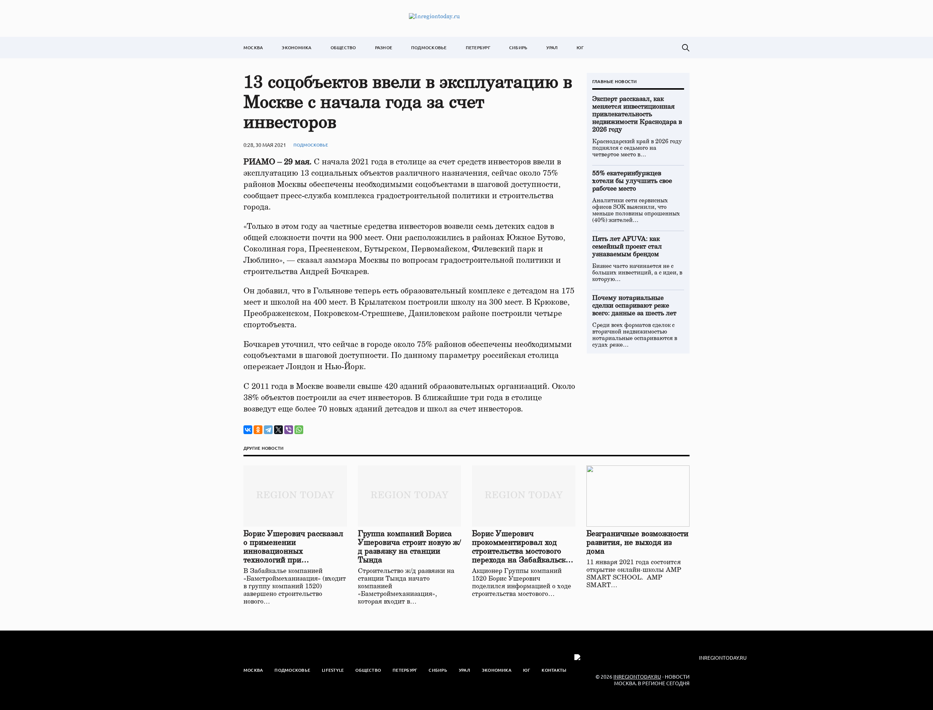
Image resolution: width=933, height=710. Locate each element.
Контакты (554, 670)
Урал (552, 47)
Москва (253, 47)
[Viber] (288, 429)
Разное (383, 47)
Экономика (296, 47)
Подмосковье (429, 47)
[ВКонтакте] (247, 429)
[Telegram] (268, 429)
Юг (580, 47)
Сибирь (518, 47)
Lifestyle (333, 670)
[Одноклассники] (258, 429)
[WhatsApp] (298, 429)
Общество (343, 47)
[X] (278, 429)
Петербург (478, 47)
